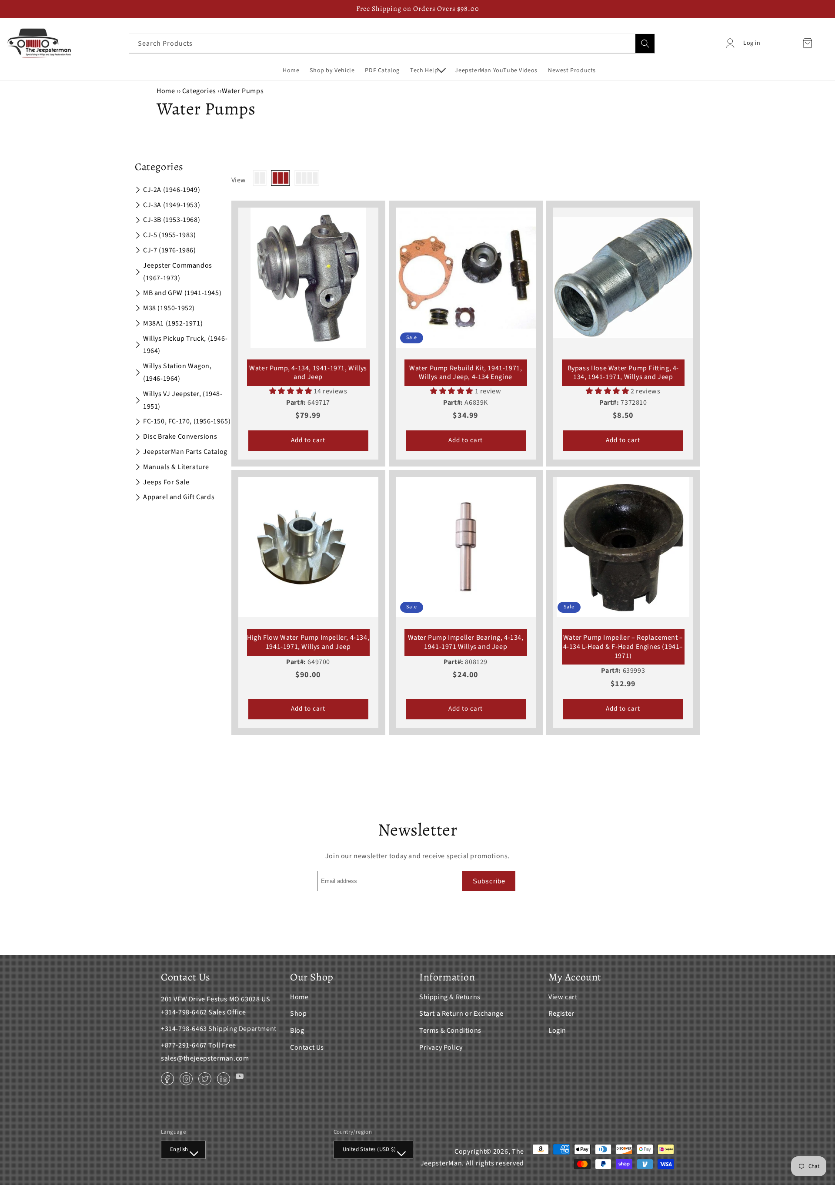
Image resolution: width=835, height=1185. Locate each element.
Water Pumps (243, 91)
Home (166, 91)
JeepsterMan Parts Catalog (185, 452)
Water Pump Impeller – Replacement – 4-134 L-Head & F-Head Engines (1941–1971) (623, 646)
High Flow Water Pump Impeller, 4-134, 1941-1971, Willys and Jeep (308, 642)
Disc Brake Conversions (180, 436)
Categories (200, 91)
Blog (297, 1030)
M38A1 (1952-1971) (173, 323)
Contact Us (307, 1047)
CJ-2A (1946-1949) (171, 190)
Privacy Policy (440, 1047)
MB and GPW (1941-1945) (182, 293)
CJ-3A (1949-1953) (171, 205)
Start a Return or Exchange (461, 1013)
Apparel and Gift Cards (178, 497)
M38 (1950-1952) (169, 308)
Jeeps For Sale (166, 482)
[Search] (645, 43)
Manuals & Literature (176, 467)
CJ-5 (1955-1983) (169, 235)
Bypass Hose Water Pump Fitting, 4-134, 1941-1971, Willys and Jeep (623, 373)
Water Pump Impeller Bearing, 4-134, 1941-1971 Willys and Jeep (466, 642)
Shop (298, 1013)
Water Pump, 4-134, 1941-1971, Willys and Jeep (308, 373)
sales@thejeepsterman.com (205, 1058)
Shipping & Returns (450, 997)
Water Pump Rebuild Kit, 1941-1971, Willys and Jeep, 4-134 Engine (465, 373)
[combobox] (392, 43)
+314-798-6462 (184, 1012)
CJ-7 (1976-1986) (169, 250)
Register (561, 1013)
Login (557, 1030)
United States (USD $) (369, 1149)
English (179, 1149)
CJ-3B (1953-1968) (171, 220)
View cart (562, 997)
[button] (427, 70)
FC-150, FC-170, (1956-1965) (186, 421)
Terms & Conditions (450, 1030)
